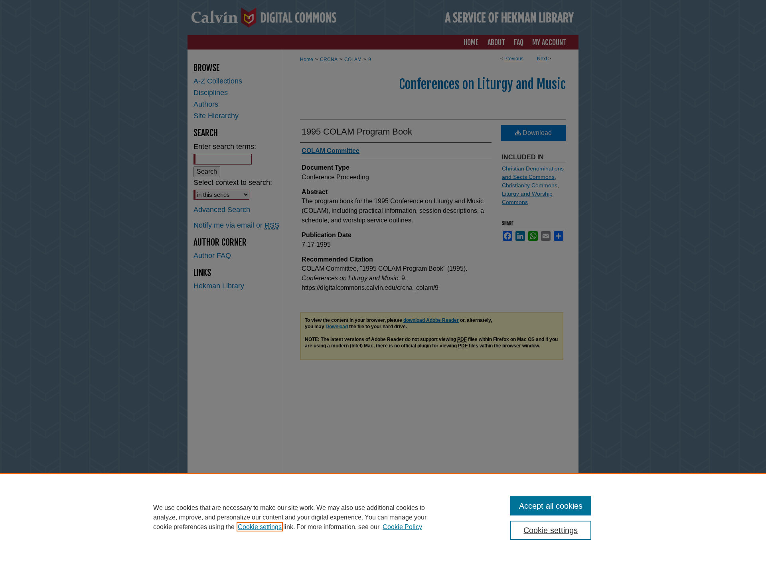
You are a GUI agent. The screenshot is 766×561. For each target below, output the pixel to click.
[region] (383, 517)
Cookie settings (260, 526)
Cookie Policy (402, 526)
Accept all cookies (550, 506)
